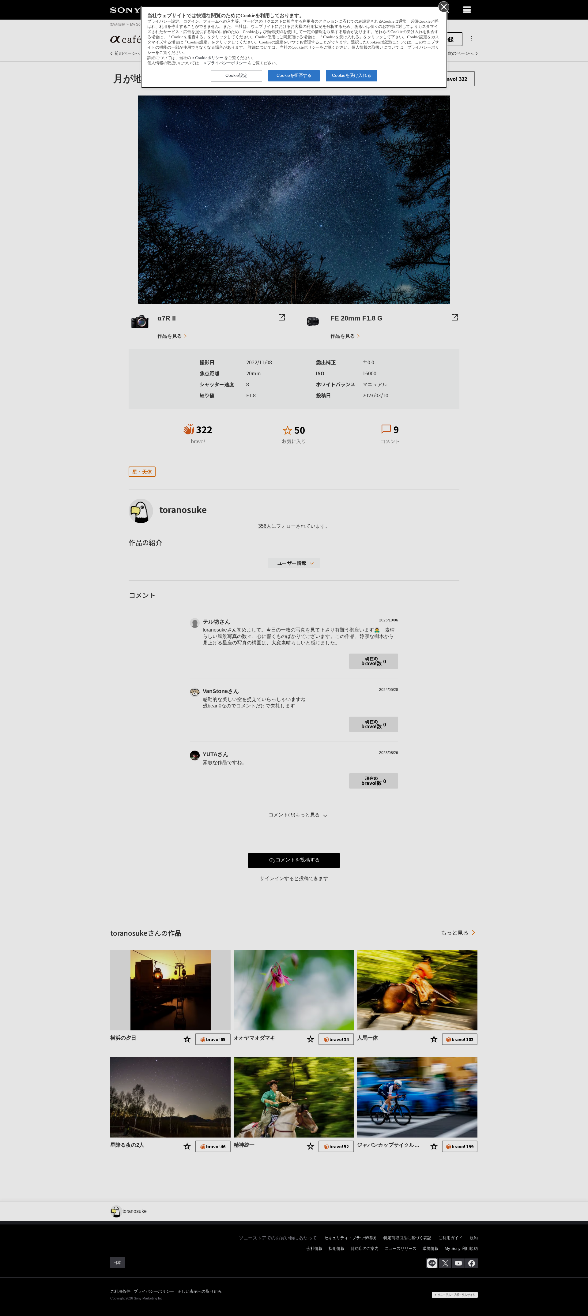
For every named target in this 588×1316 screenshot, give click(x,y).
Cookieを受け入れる (351, 75)
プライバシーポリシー (227, 63)
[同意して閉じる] (443, 6)
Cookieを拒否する (294, 75)
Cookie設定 (236, 75)
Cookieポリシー (209, 58)
